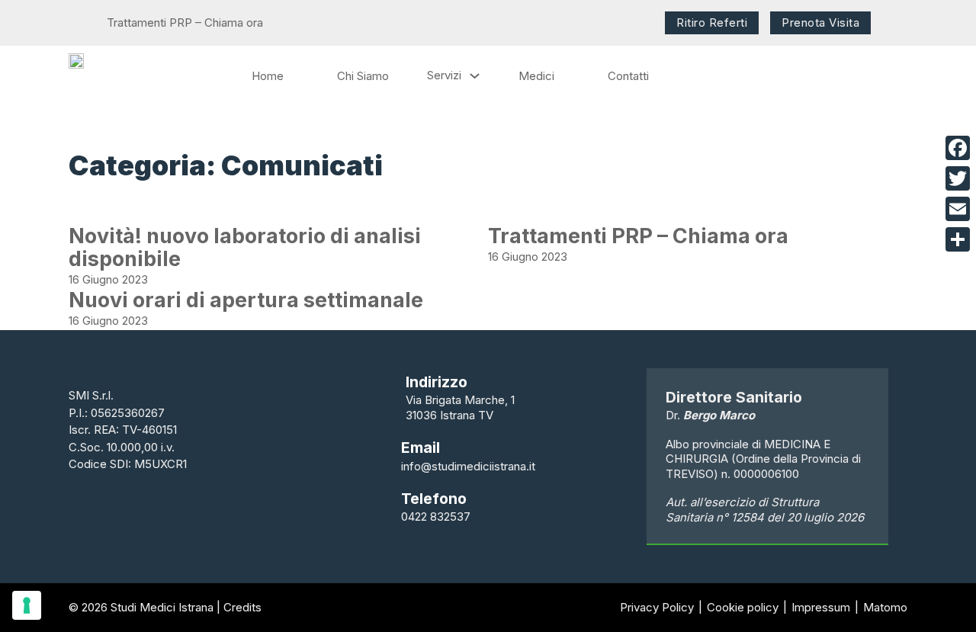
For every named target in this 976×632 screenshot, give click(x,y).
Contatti (628, 76)
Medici (536, 76)
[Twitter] (957, 178)
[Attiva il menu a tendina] (474, 76)
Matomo (885, 607)
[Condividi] (957, 239)
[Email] (957, 209)
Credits (242, 607)
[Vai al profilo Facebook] (898, 19)
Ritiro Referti (711, 22)
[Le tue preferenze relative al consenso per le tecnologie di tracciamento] (26, 605)
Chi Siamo (363, 76)
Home (268, 76)
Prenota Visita (820, 22)
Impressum (820, 607)
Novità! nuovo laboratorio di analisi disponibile (245, 247)
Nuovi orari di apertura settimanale (246, 300)
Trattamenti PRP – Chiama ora (638, 236)
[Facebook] (957, 148)
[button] (72, 23)
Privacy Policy (657, 607)
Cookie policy (743, 607)
